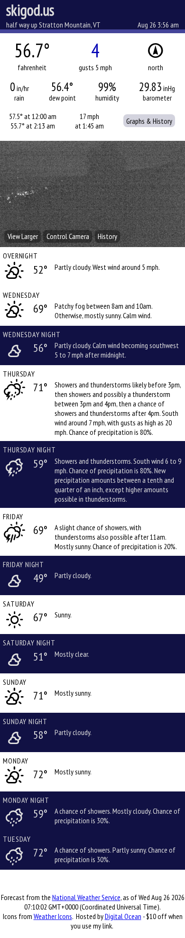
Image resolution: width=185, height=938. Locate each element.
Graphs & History (149, 121)
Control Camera (67, 236)
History (107, 236)
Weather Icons (53, 916)
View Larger (23, 236)
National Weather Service (86, 897)
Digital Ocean (123, 916)
